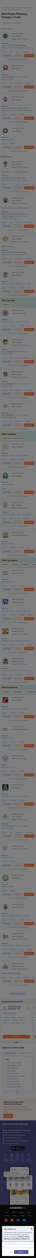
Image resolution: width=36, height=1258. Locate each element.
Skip (10, 1252)
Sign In (21, 1252)
